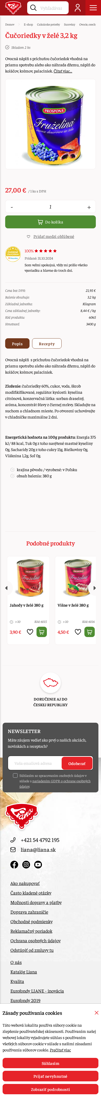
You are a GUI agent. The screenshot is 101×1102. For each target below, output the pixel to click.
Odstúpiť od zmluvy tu (32, 950)
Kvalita (17, 981)
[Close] (96, 1012)
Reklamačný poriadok (31, 931)
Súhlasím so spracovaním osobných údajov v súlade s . (55, 781)
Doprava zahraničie (29, 912)
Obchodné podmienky (31, 921)
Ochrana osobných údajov (35, 940)
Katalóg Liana (23, 972)
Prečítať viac (60, 1049)
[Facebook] (15, 863)
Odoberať (77, 763)
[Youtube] (38, 863)
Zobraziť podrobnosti (50, 1089)
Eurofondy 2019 (25, 1000)
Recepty (47, 343)
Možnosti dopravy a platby (36, 902)
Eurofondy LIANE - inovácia (37, 991)
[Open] (93, 7)
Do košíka (53, 221)
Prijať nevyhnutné (50, 1076)
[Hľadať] (33, 6)
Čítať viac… (63, 70)
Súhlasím (50, 1063)
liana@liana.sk (38, 849)
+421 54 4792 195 (40, 839)
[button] (50, 236)
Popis (17, 343)
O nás (16, 962)
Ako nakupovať (25, 883)
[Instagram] (27, 863)
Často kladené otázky (30, 893)
